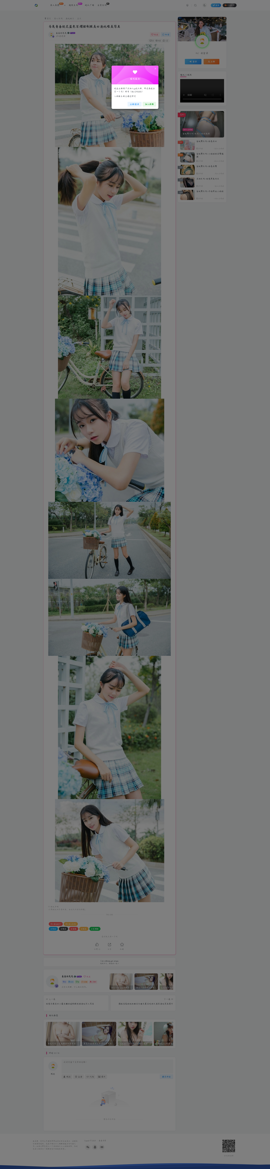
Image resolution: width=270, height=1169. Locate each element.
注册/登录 (134, 104)
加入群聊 (149, 104)
